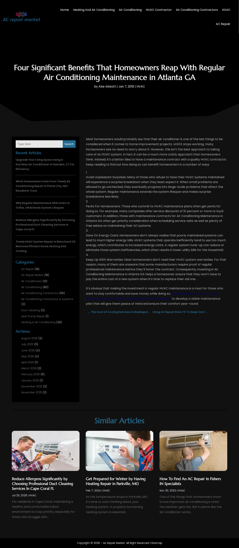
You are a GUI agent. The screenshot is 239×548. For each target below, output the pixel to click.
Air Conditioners (31, 281)
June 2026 (28, 350)
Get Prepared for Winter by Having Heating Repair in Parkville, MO (116, 481)
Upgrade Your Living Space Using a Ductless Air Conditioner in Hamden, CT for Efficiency (45, 164)
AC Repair (223, 24)
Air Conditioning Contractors (197, 10)
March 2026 (29, 368)
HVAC (226, 10)
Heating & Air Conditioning (38, 322)
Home (64, 10)
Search (69, 144)
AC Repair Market (32, 275)
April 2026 (27, 362)
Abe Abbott (107, 86)
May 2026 (27, 356)
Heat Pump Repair (33, 316)
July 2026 (27, 344)
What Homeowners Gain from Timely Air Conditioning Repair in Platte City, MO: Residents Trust (43, 186)
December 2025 (31, 386)
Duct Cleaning (30, 310)
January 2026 (30, 380)
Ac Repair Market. (114, 543)
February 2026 (30, 374)
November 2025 (31, 392)
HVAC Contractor (159, 10)
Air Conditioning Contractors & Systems (47, 299)
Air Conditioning (130, 10)
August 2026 (29, 338)
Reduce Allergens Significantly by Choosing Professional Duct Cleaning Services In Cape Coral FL (45, 224)
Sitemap (156, 543)
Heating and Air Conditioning (94, 10)
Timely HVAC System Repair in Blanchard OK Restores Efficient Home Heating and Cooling (45, 246)
